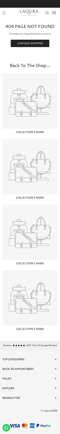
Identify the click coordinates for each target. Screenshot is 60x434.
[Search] (47, 12)
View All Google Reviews (44, 345)
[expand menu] (4, 12)
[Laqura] (29, 12)
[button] (54, 12)
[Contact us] (6, 427)
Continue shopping (30, 43)
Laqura (47, 410)
